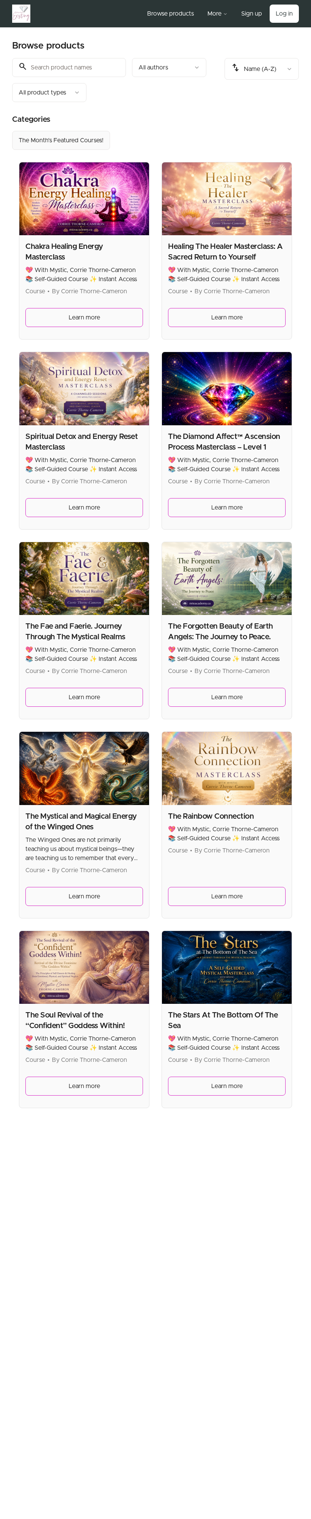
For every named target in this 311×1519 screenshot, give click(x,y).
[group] (155, 140)
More (214, 14)
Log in (284, 14)
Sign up (251, 14)
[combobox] (169, 67)
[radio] (61, 140)
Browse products (170, 14)
